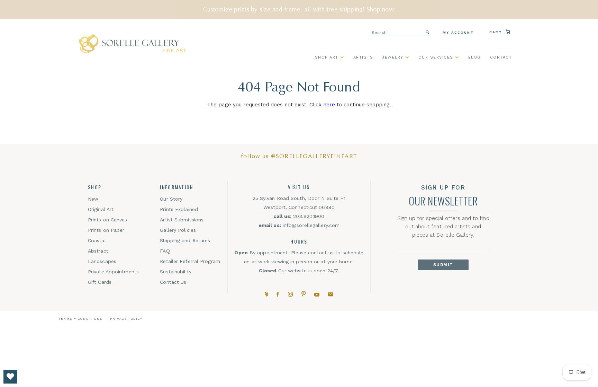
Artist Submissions (181, 219)
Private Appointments (113, 271)
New (93, 199)
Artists (363, 57)
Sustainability (175, 271)
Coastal (97, 240)
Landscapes (102, 261)
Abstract (98, 251)
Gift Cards (99, 282)
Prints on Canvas (107, 219)
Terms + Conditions (80, 318)
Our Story (171, 199)
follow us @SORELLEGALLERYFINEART (299, 156)
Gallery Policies (178, 230)
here (329, 105)
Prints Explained (179, 209)
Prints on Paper (106, 230)
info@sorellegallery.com (311, 225)
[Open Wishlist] (10, 377)
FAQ (165, 251)
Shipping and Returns (185, 240)
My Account (458, 32)
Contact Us (173, 282)
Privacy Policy (126, 318)
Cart (496, 32)
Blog (474, 57)
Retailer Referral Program (190, 261)
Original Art (101, 209)
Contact (501, 57)
